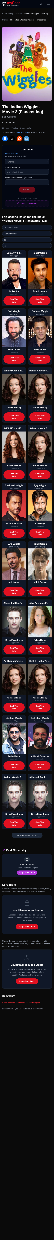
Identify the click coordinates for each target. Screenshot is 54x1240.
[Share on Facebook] (5, 138)
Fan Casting (7, 14)
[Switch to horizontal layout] (27, 239)
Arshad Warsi (14, 756)
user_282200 (22, 132)
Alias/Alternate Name (18, 177)
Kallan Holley (40, 640)
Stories (18, 14)
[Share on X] (12, 138)
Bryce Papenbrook (14, 640)
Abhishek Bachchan (40, 756)
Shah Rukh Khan (14, 524)
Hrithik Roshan (40, 582)
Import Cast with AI (28, 203)
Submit (27, 190)
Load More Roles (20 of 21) (27, 835)
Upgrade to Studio (27, 873)
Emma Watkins (14, 465)
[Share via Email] (26, 138)
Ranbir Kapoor (40, 291)
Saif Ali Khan (14, 349)
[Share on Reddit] (19, 138)
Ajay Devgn (40, 524)
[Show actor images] (27, 245)
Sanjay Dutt (14, 291)
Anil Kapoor (14, 582)
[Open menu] (48, 4)
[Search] (40, 4)
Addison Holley (14, 407)
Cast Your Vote (14, 300)
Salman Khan (40, 349)
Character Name (12, 167)
